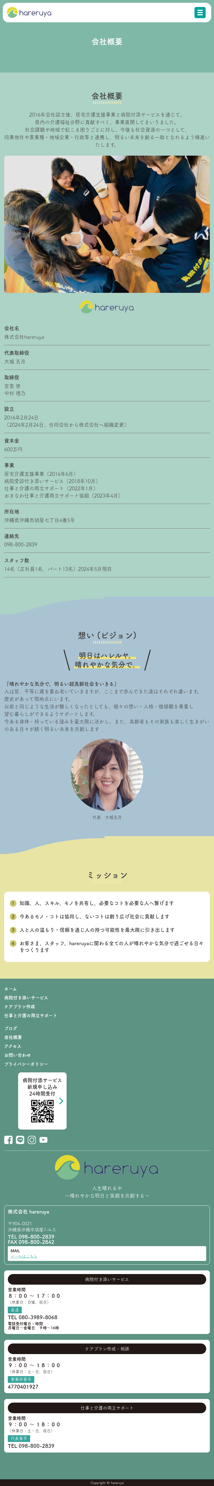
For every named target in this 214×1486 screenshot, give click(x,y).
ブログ (10, 1028)
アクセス (12, 1046)
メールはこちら (24, 1256)
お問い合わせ (17, 1055)
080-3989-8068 (38, 1317)
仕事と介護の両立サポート (30, 1015)
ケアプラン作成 (19, 1006)
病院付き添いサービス (26, 997)
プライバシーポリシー (26, 1064)
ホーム (10, 988)
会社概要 (13, 1037)
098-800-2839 (36, 1236)
